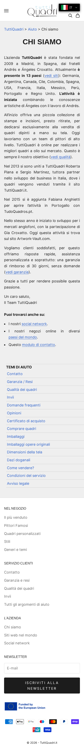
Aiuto (32, 29)
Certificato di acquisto (26, 421)
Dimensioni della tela (24, 452)
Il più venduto (15, 517)
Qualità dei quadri (22, 389)
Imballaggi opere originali (28, 444)
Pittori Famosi (16, 525)
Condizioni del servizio (26, 475)
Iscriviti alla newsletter (42, 685)
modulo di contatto (38, 345)
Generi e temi (15, 549)
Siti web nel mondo (20, 635)
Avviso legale (18, 483)
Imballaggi (15, 436)
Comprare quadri (21, 428)
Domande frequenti (23, 405)
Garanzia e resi (17, 580)
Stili (7, 541)
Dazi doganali (18, 460)
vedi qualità (60, 157)
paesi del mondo (23, 337)
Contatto (15, 374)
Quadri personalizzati (22, 533)
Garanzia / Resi (20, 382)
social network (34, 324)
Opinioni (14, 413)
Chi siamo (12, 627)
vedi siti (51, 75)
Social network (17, 643)
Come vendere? (20, 468)
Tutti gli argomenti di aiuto (26, 604)
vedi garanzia (17, 272)
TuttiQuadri (13, 29)
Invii (10, 397)
